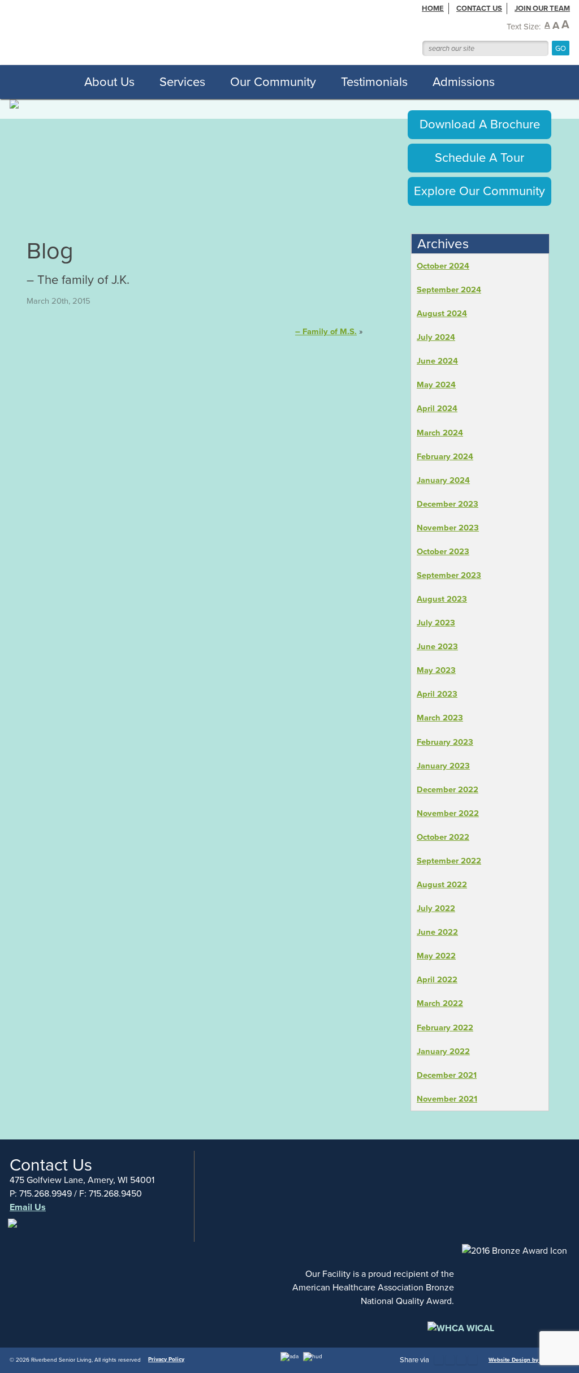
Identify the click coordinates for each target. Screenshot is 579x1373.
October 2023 (443, 551)
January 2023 (443, 765)
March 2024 (440, 432)
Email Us (28, 1207)
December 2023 (447, 504)
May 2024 (436, 384)
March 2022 (440, 1003)
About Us (109, 81)
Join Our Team (542, 8)
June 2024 (437, 361)
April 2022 (437, 979)
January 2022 (443, 1051)
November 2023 (448, 527)
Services (182, 81)
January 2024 (443, 480)
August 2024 (442, 313)
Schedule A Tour (479, 157)
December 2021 (447, 1075)
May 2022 (436, 955)
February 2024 (445, 456)
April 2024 (437, 408)
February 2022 (445, 1027)
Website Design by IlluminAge (529, 1359)
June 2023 (437, 646)
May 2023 (436, 670)
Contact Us (479, 8)
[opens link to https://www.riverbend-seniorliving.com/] (175, 32)
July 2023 (436, 622)
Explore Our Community (479, 191)
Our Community (273, 81)
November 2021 (447, 1099)
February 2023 (445, 742)
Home (433, 8)
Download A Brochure (480, 124)
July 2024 (436, 337)
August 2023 (442, 599)
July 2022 (436, 908)
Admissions (464, 81)
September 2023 (449, 575)
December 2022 (447, 789)
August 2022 (442, 884)
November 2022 (448, 813)
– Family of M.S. (326, 331)
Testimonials (374, 81)
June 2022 (437, 932)
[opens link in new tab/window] (13, 1229)
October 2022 (443, 837)
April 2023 (437, 694)
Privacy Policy (166, 1359)
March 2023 (440, 717)
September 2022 (449, 860)
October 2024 (443, 266)
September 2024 (449, 289)
